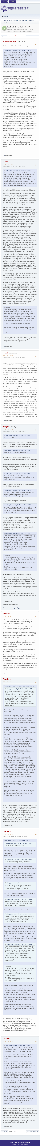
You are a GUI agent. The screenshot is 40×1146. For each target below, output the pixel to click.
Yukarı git (4, 1131)
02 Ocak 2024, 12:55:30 (8, 355)
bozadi (5, 162)
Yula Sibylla (7, 679)
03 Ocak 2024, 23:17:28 (8, 1041)
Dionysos (6, 427)
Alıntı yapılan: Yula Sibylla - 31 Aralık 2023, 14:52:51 (18, 171)
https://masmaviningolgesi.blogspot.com (13, 608)
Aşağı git (4, 36)
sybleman (6, 613)
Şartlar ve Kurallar (19, 1142)
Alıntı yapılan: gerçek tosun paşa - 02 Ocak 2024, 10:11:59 (20, 686)
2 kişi (4, 420)
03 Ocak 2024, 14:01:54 (8, 616)
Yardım (11, 1142)
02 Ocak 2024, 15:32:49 (8, 429)
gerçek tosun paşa (9, 41)
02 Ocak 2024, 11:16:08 (8, 164)
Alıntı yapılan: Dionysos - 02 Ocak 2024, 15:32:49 (17, 840)
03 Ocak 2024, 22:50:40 (8, 682)
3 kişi (4, 346)
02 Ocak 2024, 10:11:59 (8, 44)
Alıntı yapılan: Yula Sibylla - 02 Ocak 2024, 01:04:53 (18, 50)
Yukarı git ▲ (27, 1142)
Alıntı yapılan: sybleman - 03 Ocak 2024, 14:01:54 (17, 1045)
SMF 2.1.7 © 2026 (16, 1144)
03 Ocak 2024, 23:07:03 (8, 834)
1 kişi (4, 155)
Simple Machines (24, 1144)
